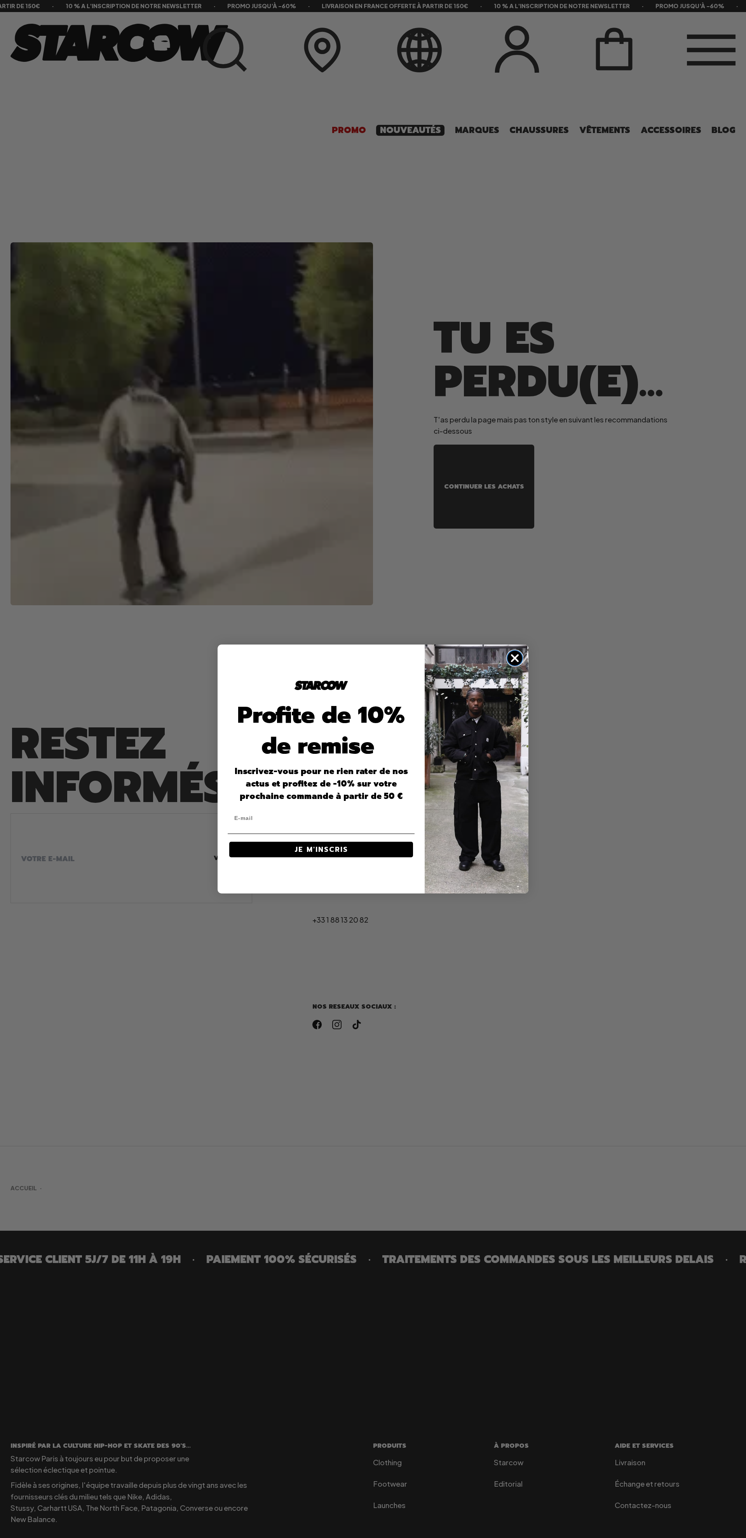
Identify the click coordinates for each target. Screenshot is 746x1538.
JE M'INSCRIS (321, 849)
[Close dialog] (515, 658)
